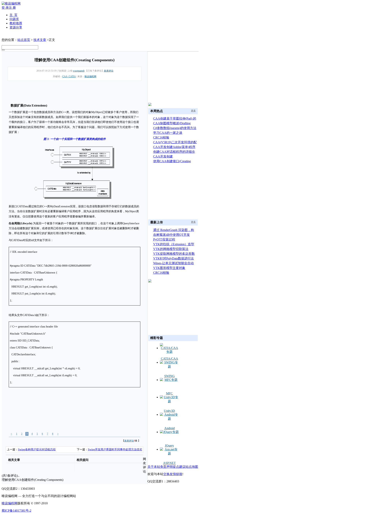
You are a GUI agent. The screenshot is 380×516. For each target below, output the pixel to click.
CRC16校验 (161, 137)
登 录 (5, 7)
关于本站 (153, 466)
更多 (193, 110)
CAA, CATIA (69, 76)
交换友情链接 (172, 474)
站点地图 (191, 466)
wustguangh (79, 70)
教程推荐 (16, 23)
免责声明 (166, 466)
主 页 (13, 15)
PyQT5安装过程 (164, 239)
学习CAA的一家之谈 (167, 132)
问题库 (14, 19)
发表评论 (108, 70)
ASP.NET (169, 463)
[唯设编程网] (11, 3)
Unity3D (169, 410)
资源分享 (16, 27)
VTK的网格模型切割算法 (170, 249)
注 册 (12, 7)
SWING (169, 376)
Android (169, 428)
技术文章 (39, 40)
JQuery (169, 445)
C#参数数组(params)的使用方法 (174, 128)
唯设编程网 (90, 76)
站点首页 (23, 40)
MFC (169, 393)
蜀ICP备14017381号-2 (16, 510)
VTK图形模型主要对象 (169, 268)
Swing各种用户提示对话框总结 (37, 449)
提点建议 (179, 466)
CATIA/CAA (169, 358)
